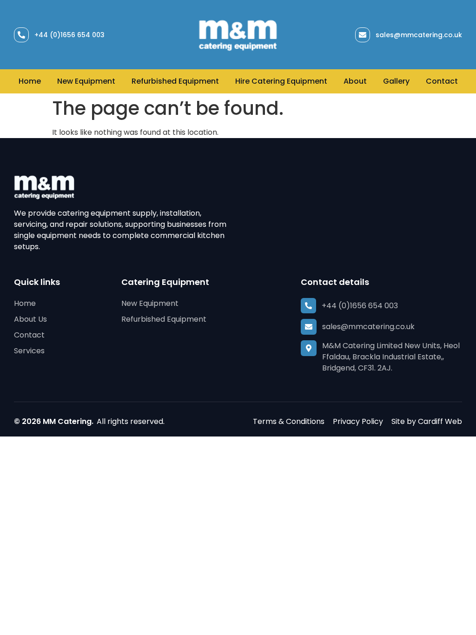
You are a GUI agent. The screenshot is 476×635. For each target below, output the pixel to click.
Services (29, 350)
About (355, 81)
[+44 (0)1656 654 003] (21, 34)
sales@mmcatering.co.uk (419, 35)
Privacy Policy (358, 421)
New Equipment (86, 81)
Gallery (396, 81)
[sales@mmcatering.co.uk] (362, 34)
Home (30, 81)
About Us (30, 319)
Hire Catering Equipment (281, 81)
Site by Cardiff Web (426, 421)
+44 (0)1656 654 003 (69, 35)
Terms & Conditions (288, 421)
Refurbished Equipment (175, 81)
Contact (442, 81)
